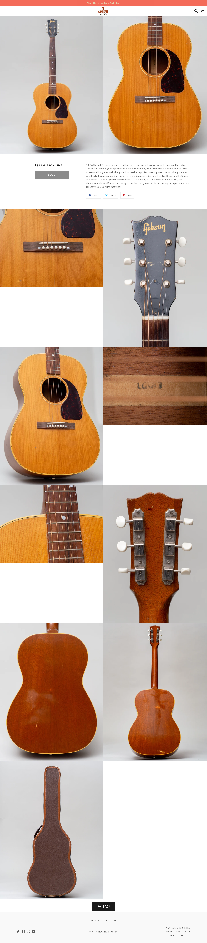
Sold (52, 175)
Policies (111, 920)
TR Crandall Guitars (108, 931)
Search (95, 920)
